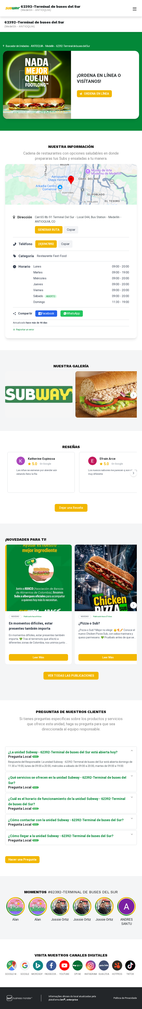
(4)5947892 (46, 244)
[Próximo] (133, 395)
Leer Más (38, 657)
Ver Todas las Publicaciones (71, 675)
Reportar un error (25, 329)
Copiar (71, 229)
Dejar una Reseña (71, 507)
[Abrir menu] (134, 8)
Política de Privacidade (125, 998)
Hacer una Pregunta (22, 859)
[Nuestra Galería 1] (38, 394)
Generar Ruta (49, 229)
